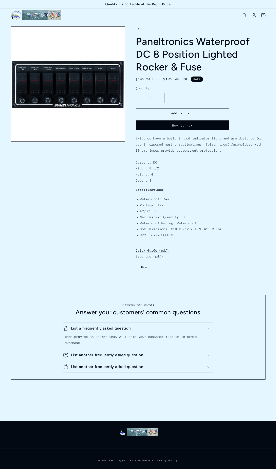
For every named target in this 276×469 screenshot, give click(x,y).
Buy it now (182, 125)
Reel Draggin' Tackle (123, 460)
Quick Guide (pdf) (152, 250)
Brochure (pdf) (149, 256)
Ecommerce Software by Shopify (158, 460)
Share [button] (145, 267)
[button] (244, 15)
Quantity (142, 88)
